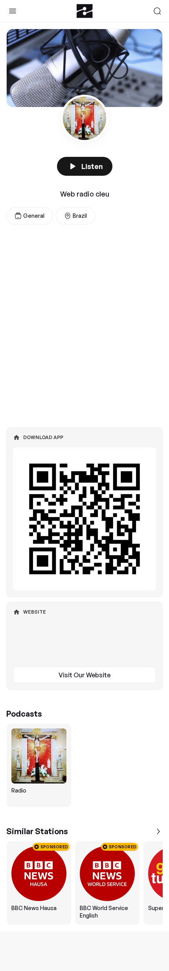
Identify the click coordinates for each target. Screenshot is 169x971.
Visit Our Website (84, 675)
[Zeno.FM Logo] (85, 11)
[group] (84, 765)
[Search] (157, 11)
